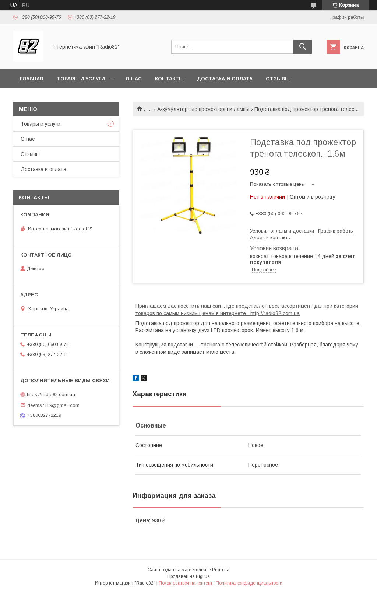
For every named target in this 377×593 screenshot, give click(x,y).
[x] (144, 379)
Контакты (169, 78)
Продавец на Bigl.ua (188, 576)
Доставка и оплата (225, 78)
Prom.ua (220, 569)
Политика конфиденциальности (249, 583)
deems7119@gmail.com (53, 405)
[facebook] (136, 379)
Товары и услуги (81, 78)
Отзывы (278, 78)
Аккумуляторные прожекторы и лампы (203, 109)
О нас (134, 78)
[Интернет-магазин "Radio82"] (28, 60)
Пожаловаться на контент (185, 583)
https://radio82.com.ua (51, 394)
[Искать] (302, 47)
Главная (31, 78)
